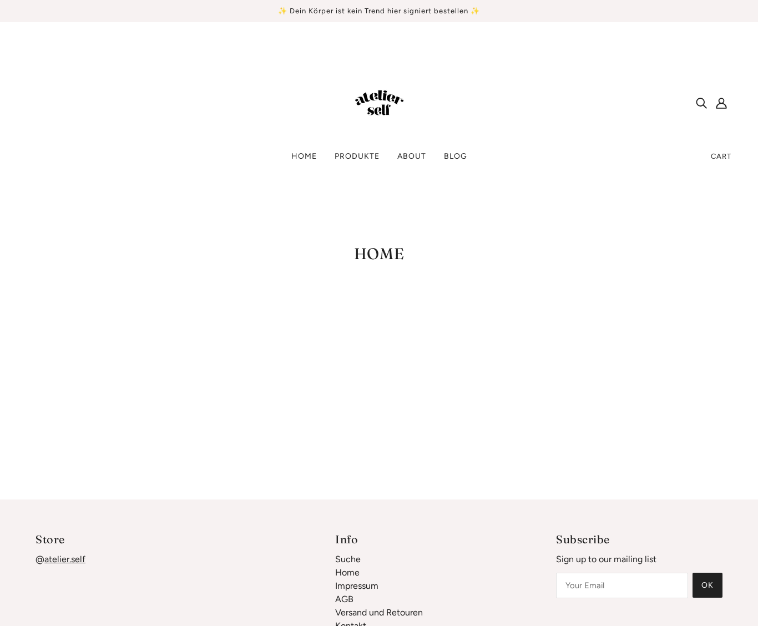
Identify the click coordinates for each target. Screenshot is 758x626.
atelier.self (64, 559)
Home (347, 572)
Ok (707, 585)
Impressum (356, 585)
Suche (348, 559)
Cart (721, 156)
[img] (701, 103)
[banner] (379, 102)
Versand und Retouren (379, 612)
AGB (344, 599)
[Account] (721, 103)
